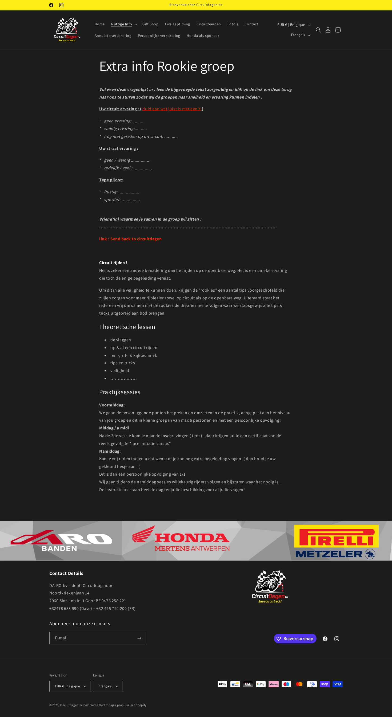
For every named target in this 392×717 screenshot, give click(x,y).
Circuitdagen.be (71, 705)
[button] (123, 24)
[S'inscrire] (139, 638)
